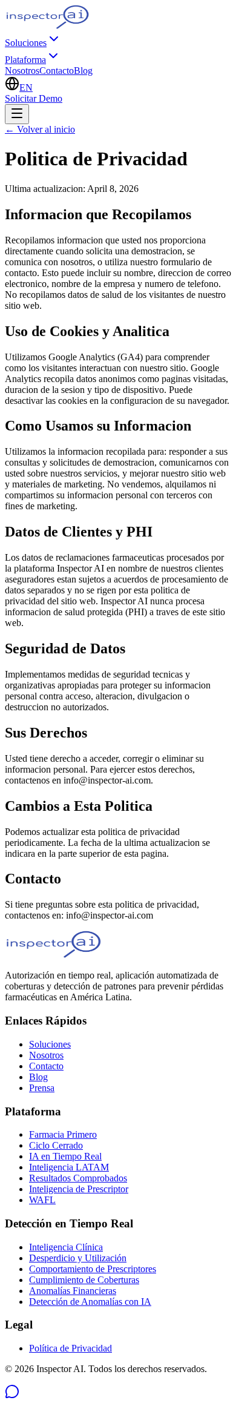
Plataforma (25, 59)
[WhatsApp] (12, 1395)
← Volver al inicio (40, 129)
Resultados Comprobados (78, 1178)
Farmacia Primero (63, 1134)
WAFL (42, 1200)
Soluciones (26, 43)
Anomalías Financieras (72, 1291)
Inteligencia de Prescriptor (78, 1189)
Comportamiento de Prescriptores (92, 1269)
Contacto (56, 70)
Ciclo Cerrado (56, 1145)
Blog (83, 70)
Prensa (41, 1088)
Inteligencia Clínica (66, 1247)
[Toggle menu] (17, 114)
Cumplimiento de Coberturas (84, 1280)
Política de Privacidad (70, 1348)
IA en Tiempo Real (65, 1156)
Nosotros (22, 70)
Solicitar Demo (33, 98)
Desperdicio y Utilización (77, 1258)
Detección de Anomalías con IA (90, 1301)
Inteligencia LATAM (69, 1167)
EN (26, 87)
